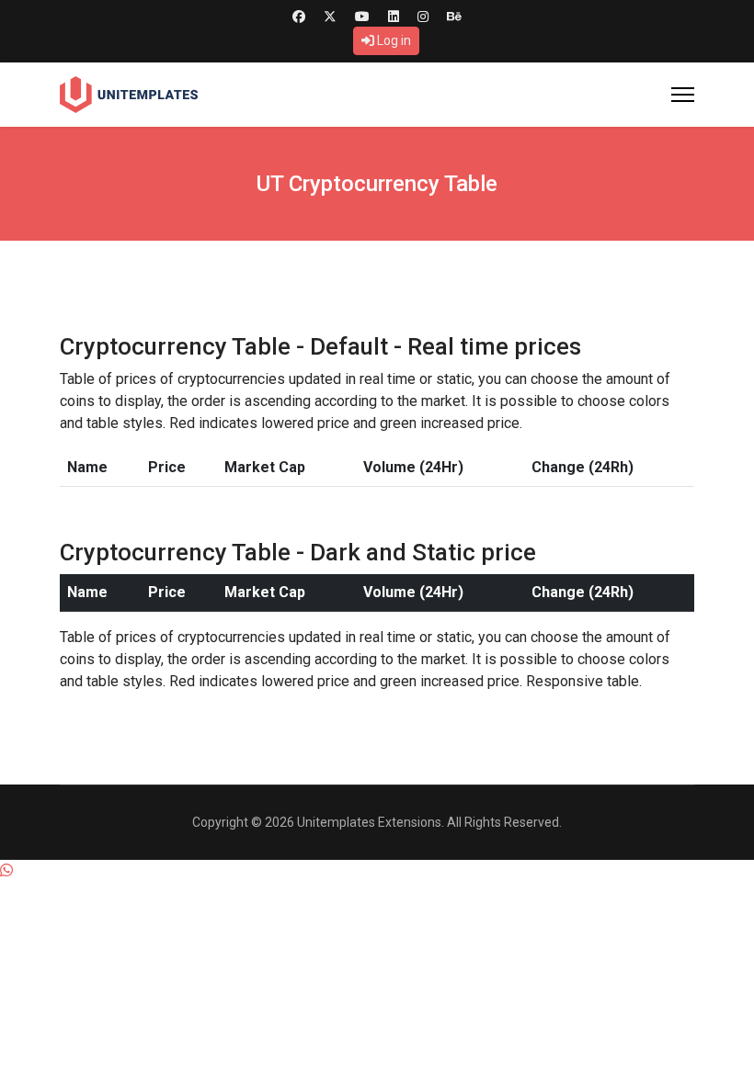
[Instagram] (422, 16)
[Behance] (454, 16)
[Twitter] (330, 16)
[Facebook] (298, 16)
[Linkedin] (393, 16)
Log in (392, 40)
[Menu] (682, 94)
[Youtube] (362, 16)
